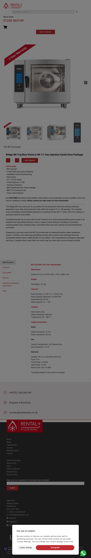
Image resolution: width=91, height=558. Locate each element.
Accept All (55, 548)
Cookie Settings (25, 548)
